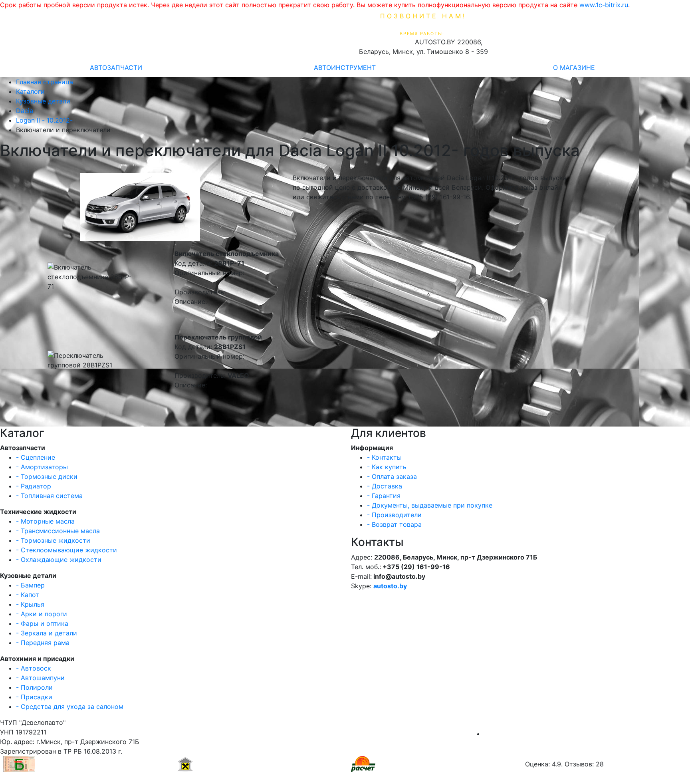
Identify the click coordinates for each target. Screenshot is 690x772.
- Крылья (30, 604)
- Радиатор (33, 486)
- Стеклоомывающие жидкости (66, 550)
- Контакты (384, 457)
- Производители (394, 515)
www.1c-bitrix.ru (603, 5)
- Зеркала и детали (46, 633)
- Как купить (386, 467)
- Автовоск (33, 668)
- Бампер (30, 585)
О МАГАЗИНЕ (574, 67)
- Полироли (34, 687)
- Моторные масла (45, 521)
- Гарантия (384, 496)
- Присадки (34, 697)
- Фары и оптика (42, 623)
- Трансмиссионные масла (58, 531)
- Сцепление (35, 457)
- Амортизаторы (42, 467)
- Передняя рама (42, 643)
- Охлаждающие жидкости (58, 560)
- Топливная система (49, 496)
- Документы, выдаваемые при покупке (429, 505)
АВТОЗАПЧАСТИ (116, 67)
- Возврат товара (394, 524)
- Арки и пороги (41, 614)
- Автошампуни (40, 678)
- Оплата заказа (392, 476)
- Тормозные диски (46, 476)
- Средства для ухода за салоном (69, 706)
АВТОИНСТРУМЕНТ (345, 67)
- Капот (27, 595)
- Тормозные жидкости (53, 540)
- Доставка (384, 486)
